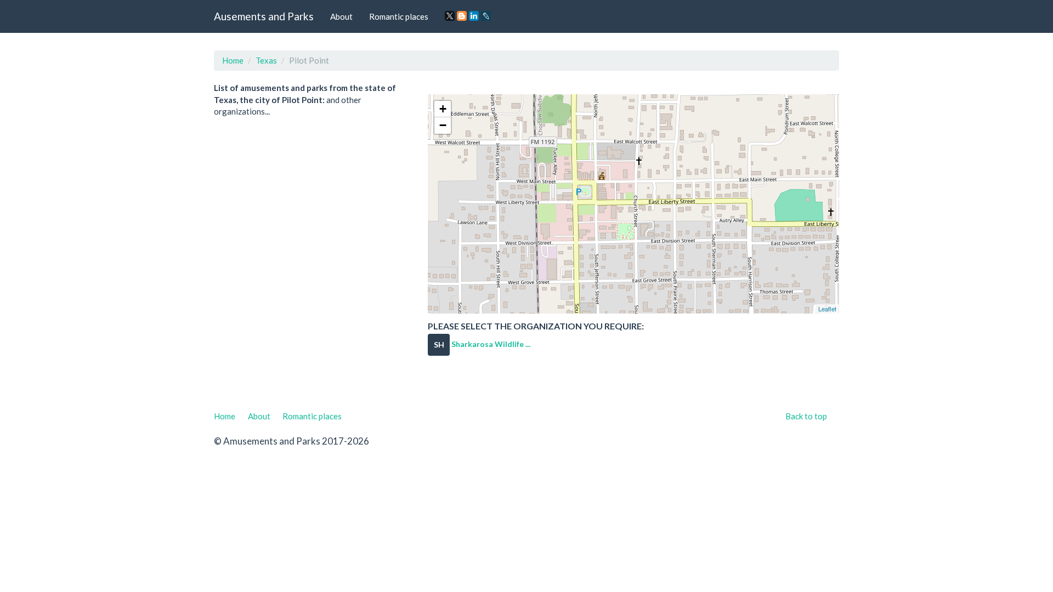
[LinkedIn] (474, 16)
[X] (450, 16)
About (341, 16)
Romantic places (398, 16)
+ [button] (442, 109)
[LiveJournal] (486, 16)
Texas (266, 60)
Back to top (806, 416)
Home (233, 60)
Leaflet (827, 308)
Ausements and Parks (264, 16)
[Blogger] (462, 16)
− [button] (442, 125)
